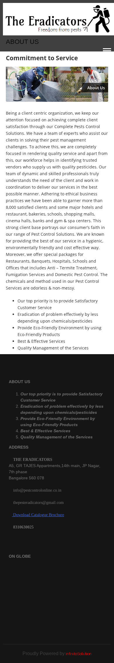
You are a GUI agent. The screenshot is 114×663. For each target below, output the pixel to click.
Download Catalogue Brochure (38, 515)
